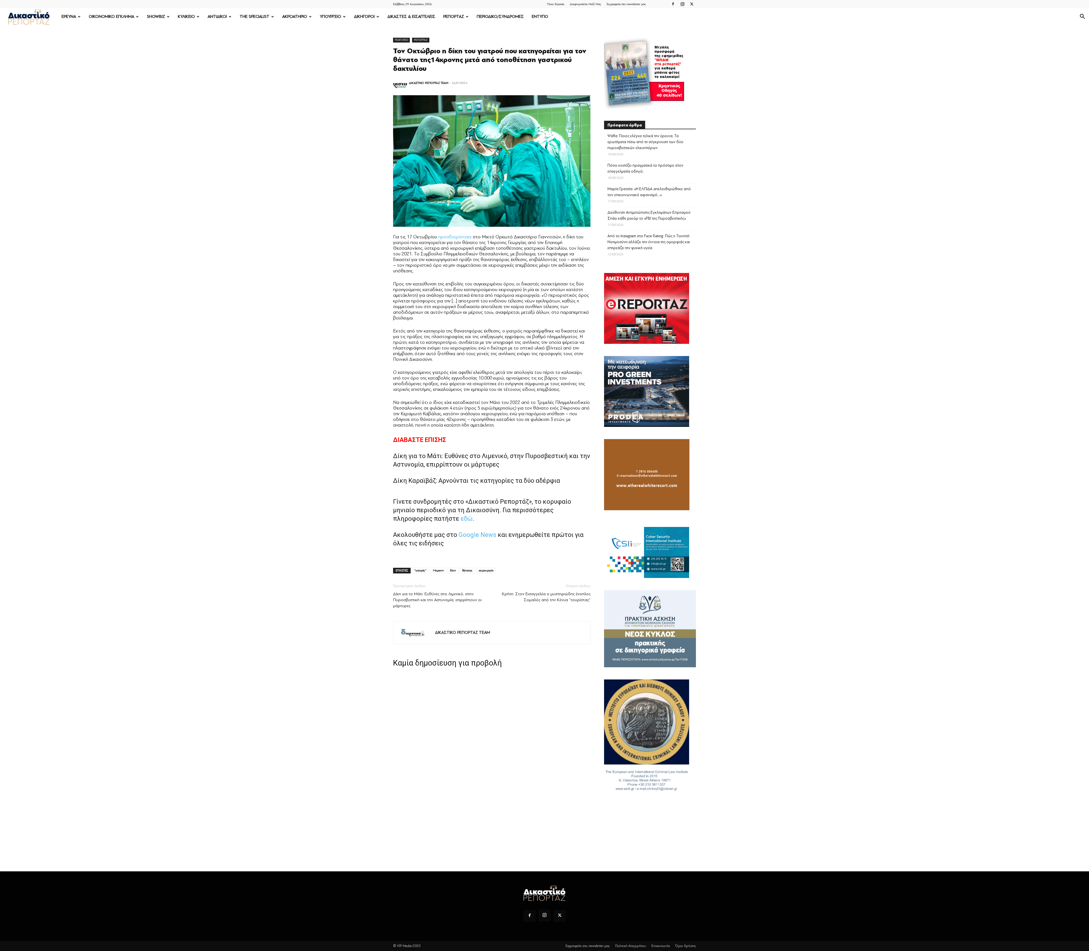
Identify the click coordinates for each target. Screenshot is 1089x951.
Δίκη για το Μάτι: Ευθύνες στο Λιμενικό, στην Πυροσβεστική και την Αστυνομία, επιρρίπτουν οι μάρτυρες (437, 600)
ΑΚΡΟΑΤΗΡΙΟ (294, 16)
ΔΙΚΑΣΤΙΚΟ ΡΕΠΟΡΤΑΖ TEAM (428, 82)
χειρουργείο (486, 570)
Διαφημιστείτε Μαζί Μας (585, 4)
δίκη (453, 570)
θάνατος (467, 570)
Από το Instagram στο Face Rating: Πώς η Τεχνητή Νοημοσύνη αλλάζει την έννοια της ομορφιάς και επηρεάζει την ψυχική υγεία (648, 242)
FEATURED (401, 39)
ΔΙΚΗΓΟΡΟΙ (364, 16)
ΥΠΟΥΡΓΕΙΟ (330, 16)
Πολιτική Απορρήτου (630, 946)
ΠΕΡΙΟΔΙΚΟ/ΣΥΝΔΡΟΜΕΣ (500, 16)
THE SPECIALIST (254, 16)
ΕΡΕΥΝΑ (69, 16)
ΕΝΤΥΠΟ (540, 16)
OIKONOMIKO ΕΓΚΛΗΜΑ (111, 16)
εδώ (466, 518)
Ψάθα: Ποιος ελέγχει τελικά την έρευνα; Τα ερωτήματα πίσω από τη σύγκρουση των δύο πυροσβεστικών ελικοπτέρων (645, 142)
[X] (691, 4)
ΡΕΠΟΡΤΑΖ (453, 16)
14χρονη (438, 570)
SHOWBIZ (156, 16)
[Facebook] (673, 4)
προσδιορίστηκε (455, 237)
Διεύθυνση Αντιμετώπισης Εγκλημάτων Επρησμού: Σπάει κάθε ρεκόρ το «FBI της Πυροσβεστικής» (649, 215)
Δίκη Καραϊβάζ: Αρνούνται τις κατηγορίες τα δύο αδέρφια (476, 480)
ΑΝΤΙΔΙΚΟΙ (217, 16)
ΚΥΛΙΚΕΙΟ (186, 16)
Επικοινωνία (660, 946)
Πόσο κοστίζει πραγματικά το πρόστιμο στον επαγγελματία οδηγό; (645, 168)
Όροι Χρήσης (685, 946)
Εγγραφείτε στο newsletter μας (626, 4)
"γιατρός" (420, 570)
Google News (477, 534)
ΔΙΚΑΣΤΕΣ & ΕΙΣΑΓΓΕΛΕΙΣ (411, 16)
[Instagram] (682, 4)
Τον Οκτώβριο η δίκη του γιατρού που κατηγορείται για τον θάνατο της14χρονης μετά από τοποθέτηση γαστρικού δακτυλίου (489, 60)
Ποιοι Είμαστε (555, 4)
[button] (1082, 17)
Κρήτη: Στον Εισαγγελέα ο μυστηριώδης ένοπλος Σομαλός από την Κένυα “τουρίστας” (546, 597)
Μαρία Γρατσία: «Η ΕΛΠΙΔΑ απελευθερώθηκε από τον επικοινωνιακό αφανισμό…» (649, 192)
